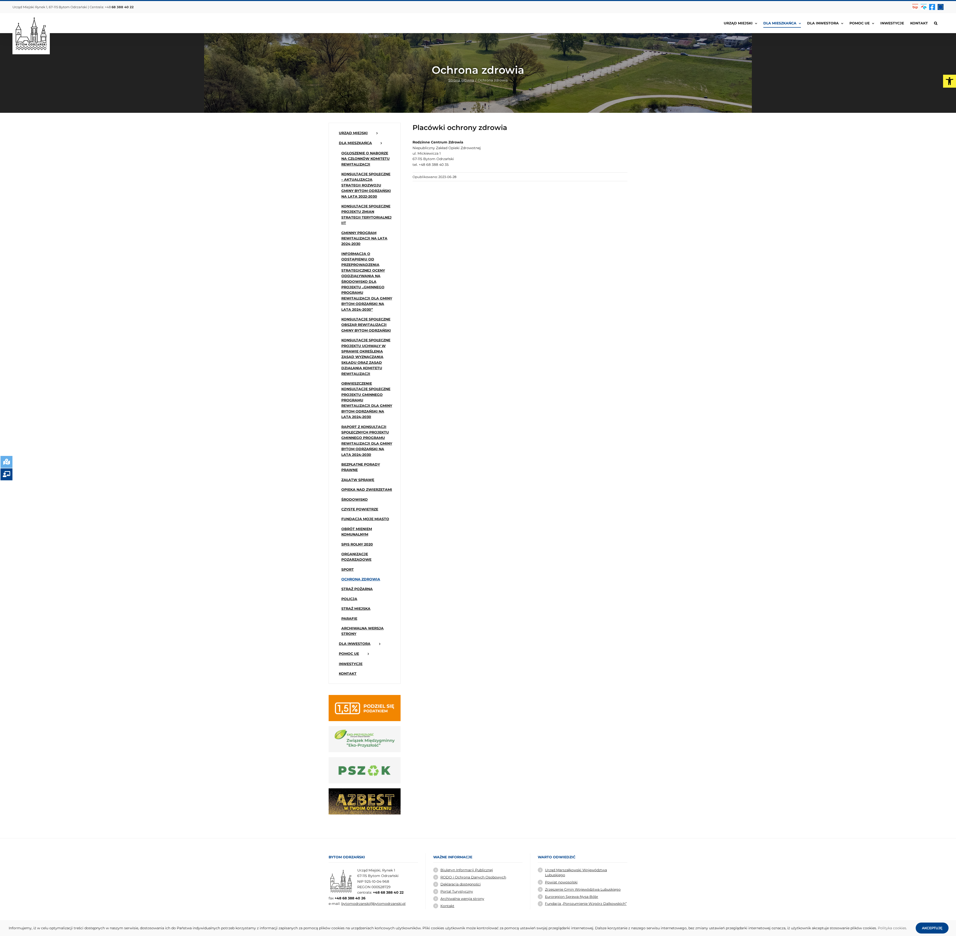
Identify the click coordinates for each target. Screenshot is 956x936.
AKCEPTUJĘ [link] (932, 928)
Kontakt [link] (447, 906)
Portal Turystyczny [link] (456, 891)
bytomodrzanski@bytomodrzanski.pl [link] (373, 903)
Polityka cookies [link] (892, 928)
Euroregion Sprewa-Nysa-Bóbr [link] (571, 896)
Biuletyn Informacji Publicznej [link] (466, 870)
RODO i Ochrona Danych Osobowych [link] (473, 877)
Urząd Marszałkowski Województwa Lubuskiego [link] (576, 872)
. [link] (906, 928)
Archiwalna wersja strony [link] (462, 898)
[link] (949, 81)
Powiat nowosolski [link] (561, 882)
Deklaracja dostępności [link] (460, 884)
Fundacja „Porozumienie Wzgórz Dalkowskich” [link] (586, 903)
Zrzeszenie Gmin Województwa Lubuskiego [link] (583, 889)
